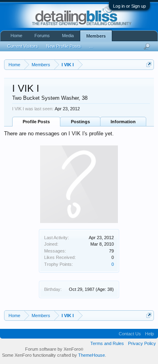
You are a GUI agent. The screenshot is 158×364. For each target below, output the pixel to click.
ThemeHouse (91, 355)
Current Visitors (22, 46)
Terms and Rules (107, 343)
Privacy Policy (142, 343)
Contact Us (130, 333)
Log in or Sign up (129, 6)
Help (149, 333)
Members (96, 36)
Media (68, 35)
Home (16, 35)
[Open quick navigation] (149, 64)
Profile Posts (36, 121)
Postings (80, 121)
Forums (42, 35)
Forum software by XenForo (54, 349)
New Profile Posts (63, 46)
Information (123, 121)
